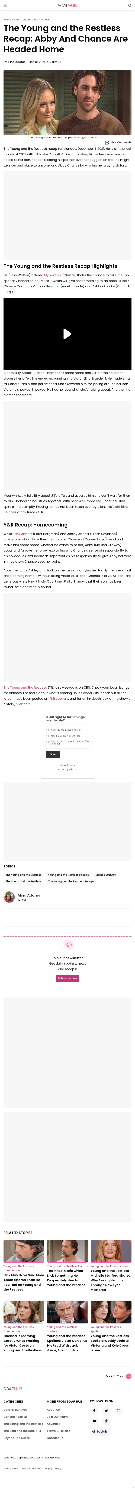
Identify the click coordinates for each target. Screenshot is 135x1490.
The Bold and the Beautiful (22, 1431)
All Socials (100, 1431)
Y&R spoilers (58, 698)
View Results (67, 765)
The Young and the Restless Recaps (71, 881)
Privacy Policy (11, 1468)
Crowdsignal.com (67, 769)
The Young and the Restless (25, 687)
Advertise (53, 1424)
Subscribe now (67, 978)
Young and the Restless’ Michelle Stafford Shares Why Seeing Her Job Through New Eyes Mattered (110, 1280)
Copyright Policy (52, 1468)
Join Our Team (57, 1417)
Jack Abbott (22, 534)
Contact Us (55, 1438)
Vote (53, 754)
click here (23, 704)
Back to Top (114, 1376)
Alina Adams (16, 62)
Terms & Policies (58, 1431)
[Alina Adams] (11, 897)
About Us (53, 1410)
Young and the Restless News (109, 1266)
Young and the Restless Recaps (68, 875)
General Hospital (15, 1417)
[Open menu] (5, 6)
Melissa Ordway (106, 875)
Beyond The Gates (17, 1438)
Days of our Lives (15, 1410)
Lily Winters (52, 275)
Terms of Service (31, 1468)
